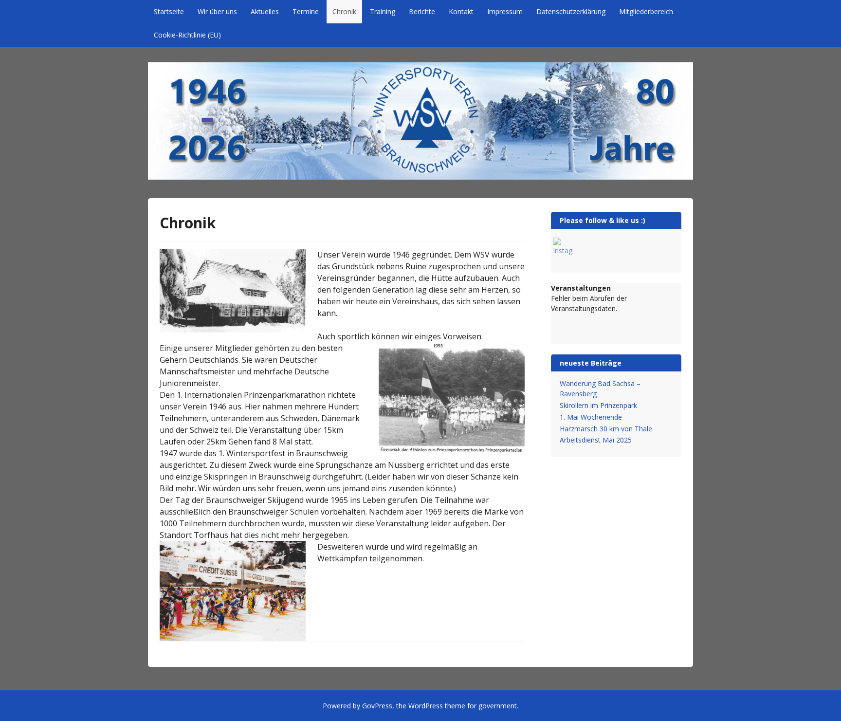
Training (382, 11)
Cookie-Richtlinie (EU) (187, 34)
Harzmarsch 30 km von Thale (606, 428)
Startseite (169, 11)
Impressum (505, 11)
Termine (306, 11)
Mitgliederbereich (646, 11)
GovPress (377, 705)
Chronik (344, 11)
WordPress (425, 705)
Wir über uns (217, 11)
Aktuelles (265, 11)
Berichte (422, 11)
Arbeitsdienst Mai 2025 (596, 439)
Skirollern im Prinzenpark (598, 405)
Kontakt (461, 11)
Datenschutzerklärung (570, 11)
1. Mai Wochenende (591, 417)
